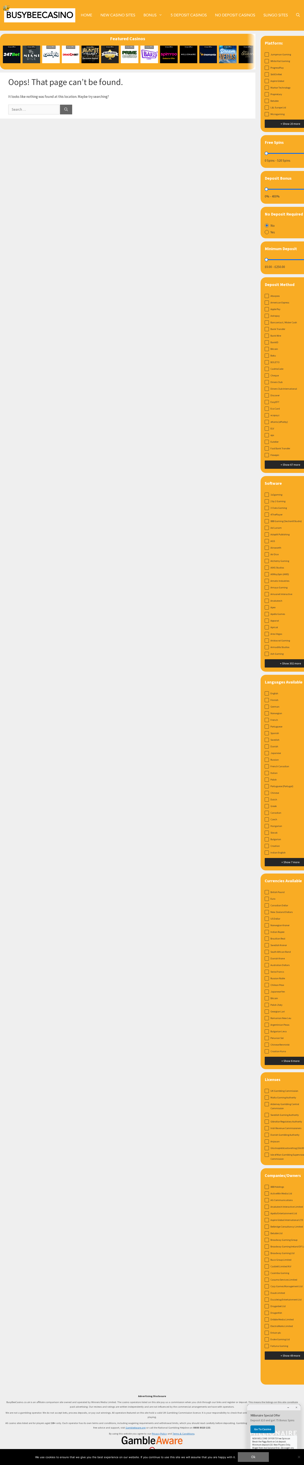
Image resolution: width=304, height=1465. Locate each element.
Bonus (150, 15)
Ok (253, 1457)
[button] (298, 15)
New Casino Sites (118, 15)
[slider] (266, 153)
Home (86, 15)
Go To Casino (262, 1429)
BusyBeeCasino (39, 15)
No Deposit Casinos (235, 15)
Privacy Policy (159, 1433)
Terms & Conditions (183, 1433)
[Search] (66, 110)
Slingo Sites (275, 15)
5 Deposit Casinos (189, 15)
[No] (299, 1457)
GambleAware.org (136, 1427)
